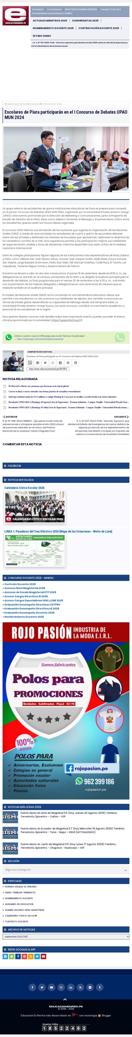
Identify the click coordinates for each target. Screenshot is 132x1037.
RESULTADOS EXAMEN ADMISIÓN (81, 9)
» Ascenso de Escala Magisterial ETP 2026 (29, 592)
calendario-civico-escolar (21, 915)
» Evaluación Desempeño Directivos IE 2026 (31, 608)
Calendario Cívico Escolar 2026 (24, 488)
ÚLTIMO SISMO (42, 36)
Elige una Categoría (18, 869)
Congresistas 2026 (85, 20)
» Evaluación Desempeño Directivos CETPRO (31, 604)
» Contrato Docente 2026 (19, 584)
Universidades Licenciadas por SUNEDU (52, 13)
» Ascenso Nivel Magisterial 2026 (24, 588)
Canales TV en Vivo (111, 9)
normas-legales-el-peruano (21, 886)
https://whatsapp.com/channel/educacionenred (40, 339)
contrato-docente (16, 921)
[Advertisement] (66, 74)
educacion (49, 104)
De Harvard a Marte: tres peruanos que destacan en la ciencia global (39, 386)
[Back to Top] (65, 999)
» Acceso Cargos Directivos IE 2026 (25, 596)
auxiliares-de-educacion (19, 904)
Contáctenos (54, 9)
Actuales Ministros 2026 (50, 20)
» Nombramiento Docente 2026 (23, 617)
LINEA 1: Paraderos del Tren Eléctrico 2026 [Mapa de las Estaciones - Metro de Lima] (58, 531)
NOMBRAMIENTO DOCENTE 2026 (53, 28)
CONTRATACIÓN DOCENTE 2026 (99, 28)
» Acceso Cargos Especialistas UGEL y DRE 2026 (33, 600)
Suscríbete (37, 9)
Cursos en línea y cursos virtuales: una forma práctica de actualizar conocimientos (45, 391)
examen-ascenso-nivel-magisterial (24, 910)
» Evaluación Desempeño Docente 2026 (28, 612)
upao (59, 104)
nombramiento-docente (19, 898)
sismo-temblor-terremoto (20, 892)
